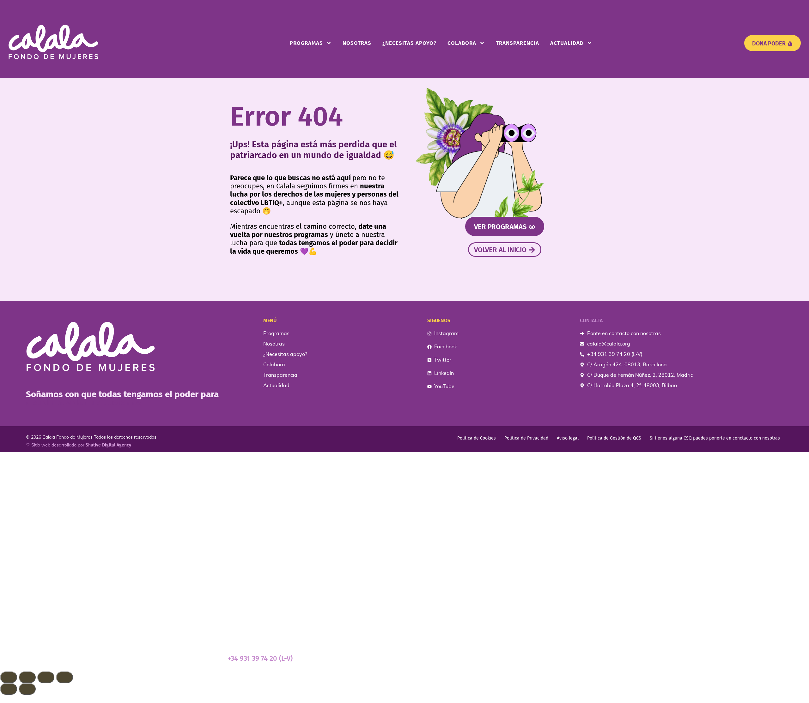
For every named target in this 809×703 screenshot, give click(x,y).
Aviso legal (568, 438)
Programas (306, 43)
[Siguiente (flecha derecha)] (27, 689)
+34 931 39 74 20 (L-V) (260, 658)
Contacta (591, 320)
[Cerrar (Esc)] (64, 677)
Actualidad (567, 43)
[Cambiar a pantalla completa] (27, 677)
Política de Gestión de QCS (614, 438)
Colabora (461, 43)
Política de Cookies (476, 438)
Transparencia (517, 43)
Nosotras (357, 43)
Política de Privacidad (526, 438)
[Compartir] (45, 677)
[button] (404, 699)
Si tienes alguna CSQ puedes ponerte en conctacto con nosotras (715, 438)
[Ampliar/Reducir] (8, 677)
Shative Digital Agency (108, 445)
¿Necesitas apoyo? (409, 43)
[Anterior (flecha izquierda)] (8, 689)
